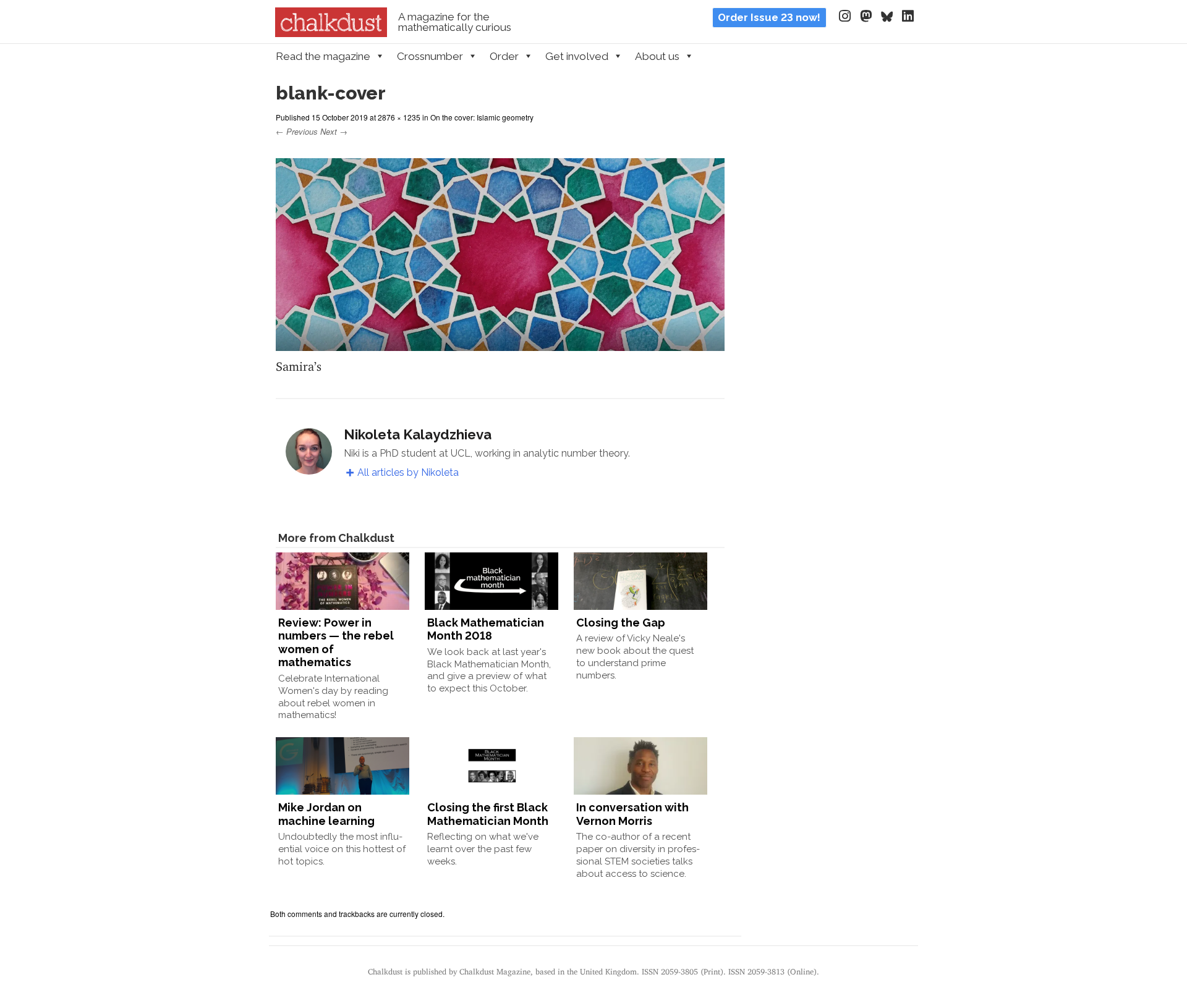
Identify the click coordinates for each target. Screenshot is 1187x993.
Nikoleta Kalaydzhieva (417, 434)
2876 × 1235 (399, 117)
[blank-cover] (500, 343)
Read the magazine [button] (323, 56)
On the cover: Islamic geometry (482, 117)
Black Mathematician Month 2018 (485, 629)
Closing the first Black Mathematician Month (487, 814)
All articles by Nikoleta (408, 472)
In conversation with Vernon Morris (632, 814)
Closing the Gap (620, 622)
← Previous (297, 131)
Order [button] (504, 56)
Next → (333, 131)
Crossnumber (430, 56)
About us (657, 56)
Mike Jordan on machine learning (326, 814)
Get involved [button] (576, 56)
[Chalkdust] (331, 33)
